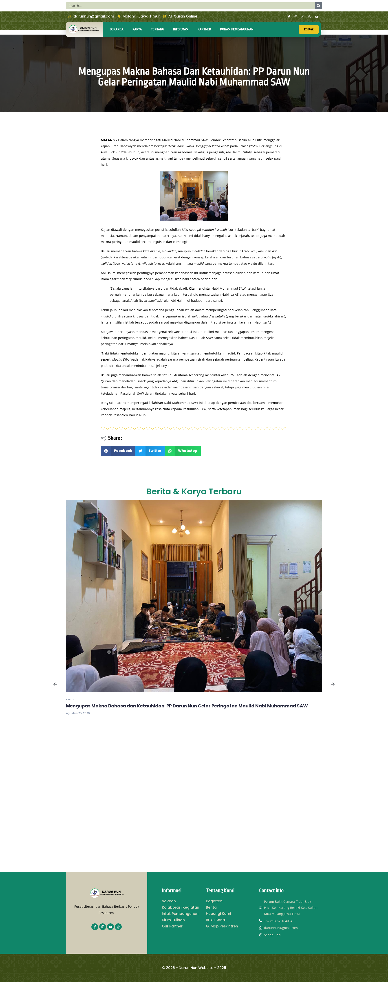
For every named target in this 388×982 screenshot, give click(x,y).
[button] (118, 451)
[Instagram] (296, 17)
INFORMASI (181, 29)
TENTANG (157, 29)
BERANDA (116, 29)
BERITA (70, 699)
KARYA (137, 29)
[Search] (318, 5)
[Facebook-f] (289, 17)
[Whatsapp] (310, 17)
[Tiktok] (303, 17)
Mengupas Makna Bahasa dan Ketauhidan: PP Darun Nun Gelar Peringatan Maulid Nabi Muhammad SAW (187, 706)
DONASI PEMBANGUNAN (236, 29)
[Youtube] (317, 17)
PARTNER (204, 29)
